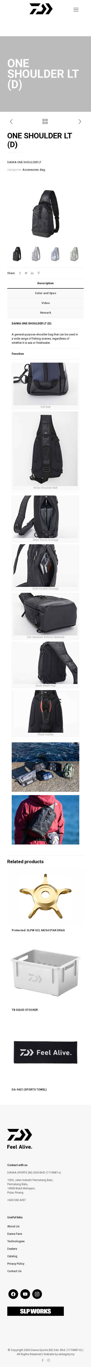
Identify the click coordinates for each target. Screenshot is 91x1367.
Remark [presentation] (45, 312)
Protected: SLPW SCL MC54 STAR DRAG (38, 930)
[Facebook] (42, 1360)
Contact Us (14, 1271)
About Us (13, 1226)
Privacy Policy (15, 1263)
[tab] (45, 283)
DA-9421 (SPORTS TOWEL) (29, 1089)
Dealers (12, 1248)
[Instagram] (48, 1360)
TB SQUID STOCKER (25, 1009)
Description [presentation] (45, 283)
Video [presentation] (46, 303)
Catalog (12, 1256)
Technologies (16, 1241)
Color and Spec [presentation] (45, 293)
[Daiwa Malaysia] (41, 16)
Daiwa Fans (14, 1233)
